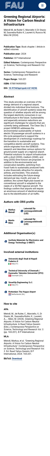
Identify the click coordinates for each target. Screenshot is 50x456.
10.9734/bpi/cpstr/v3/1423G (23, 88)
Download (17, 358)
